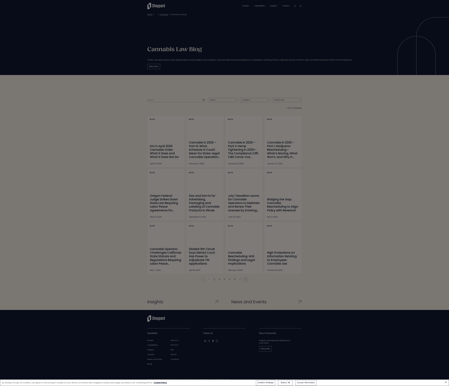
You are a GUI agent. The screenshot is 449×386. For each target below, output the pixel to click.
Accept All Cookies (306, 383)
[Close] (445, 382)
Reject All (285, 383)
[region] (224, 382)
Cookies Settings (265, 383)
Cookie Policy (160, 382)
